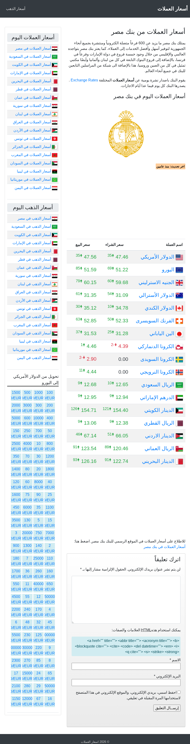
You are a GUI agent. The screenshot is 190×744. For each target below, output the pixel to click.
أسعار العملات (173, 9)
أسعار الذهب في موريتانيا (32, 350)
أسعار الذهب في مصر (35, 218)
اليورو (169, 270)
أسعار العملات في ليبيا (34, 171)
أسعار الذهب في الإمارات (32, 243)
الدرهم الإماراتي (158, 397)
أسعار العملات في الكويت (32, 65)
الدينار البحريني (159, 461)
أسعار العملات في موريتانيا (31, 179)
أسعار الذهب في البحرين (33, 251)
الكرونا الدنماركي (157, 346)
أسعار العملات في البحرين (31, 81)
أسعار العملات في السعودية (30, 56)
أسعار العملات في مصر (33, 48)
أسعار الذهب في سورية (33, 276)
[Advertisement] (126, 204)
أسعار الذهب (15, 9)
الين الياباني (162, 333)
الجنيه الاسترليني (157, 282)
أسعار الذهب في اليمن (34, 358)
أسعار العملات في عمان (33, 97)
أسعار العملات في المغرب (31, 155)
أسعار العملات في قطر (34, 89)
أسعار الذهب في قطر (35, 259)
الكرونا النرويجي (158, 372)
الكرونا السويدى (158, 359)
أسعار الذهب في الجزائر (33, 317)
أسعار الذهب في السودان (32, 333)
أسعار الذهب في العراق (33, 292)
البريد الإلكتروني (167, 676)
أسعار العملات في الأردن (32, 130)
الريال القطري (160, 423)
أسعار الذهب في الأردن (34, 300)
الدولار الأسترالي (157, 295)
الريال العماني (160, 448)
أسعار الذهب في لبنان (35, 284)
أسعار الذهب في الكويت (33, 235)
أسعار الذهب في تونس (34, 309)
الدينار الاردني (160, 436)
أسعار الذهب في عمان (34, 267)
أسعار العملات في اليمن (33, 188)
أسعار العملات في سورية (32, 106)
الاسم (175, 660)
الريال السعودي (158, 385)
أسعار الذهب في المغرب (32, 325)
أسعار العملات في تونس (33, 139)
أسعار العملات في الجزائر (32, 147)
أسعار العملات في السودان (31, 163)
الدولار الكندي (160, 308)
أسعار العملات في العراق (32, 122)
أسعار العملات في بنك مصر (164, 547)
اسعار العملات (90, 742)
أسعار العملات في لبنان (33, 114)
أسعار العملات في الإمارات (31, 73)
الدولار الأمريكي (158, 257)
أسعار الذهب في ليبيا (35, 341)
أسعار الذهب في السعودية (31, 226)
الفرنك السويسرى (156, 321)
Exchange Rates (84, 80)
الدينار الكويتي (160, 410)
